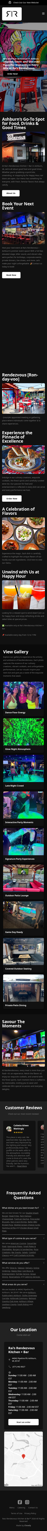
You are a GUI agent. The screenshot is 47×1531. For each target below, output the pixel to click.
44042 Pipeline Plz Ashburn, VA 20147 (24, 1359)
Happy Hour (16, 1271)
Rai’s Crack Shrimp (19, 1222)
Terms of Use (16, 1513)
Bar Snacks (16, 1252)
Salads (25, 1252)
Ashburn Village (26, 1301)
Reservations (14, 1277)
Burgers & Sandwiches (23, 1249)
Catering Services (32, 1277)
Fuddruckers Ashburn (11, 1295)
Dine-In (13, 1268)
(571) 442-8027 (19, 1366)
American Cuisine (18, 1243)
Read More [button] (22, 1166)
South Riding (23, 1304)
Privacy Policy (30, 1513)
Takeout (21, 1268)
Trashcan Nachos (21, 1219)
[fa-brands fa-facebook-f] (20, 1502)
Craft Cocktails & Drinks (23, 1255)
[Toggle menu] (43, 13)
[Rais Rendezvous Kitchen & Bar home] (12, 13)
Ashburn (32, 1292)
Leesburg (6, 1307)
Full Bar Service (22, 1274)
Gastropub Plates (14, 1246)
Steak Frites (14, 1216)
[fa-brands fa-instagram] (27, 1502)
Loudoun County (9, 1304)
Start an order (24, 1422)
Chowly (27, 1525)
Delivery (28, 1268)
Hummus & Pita (9, 1228)
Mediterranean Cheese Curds (27, 1225)
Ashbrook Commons (19, 1298)
